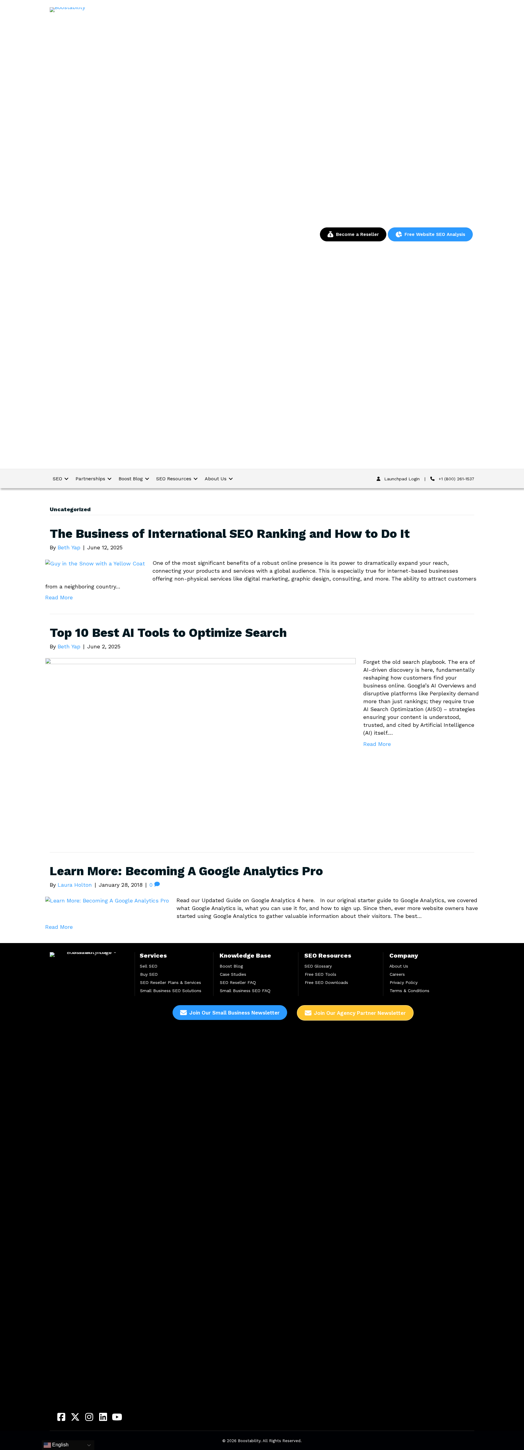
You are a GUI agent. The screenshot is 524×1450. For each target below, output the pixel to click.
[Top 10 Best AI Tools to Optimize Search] (200, 744)
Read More (59, 597)
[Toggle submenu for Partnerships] (109, 478)
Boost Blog (231, 966)
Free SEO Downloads (326, 982)
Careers (397, 974)
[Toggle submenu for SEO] (66, 478)
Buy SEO (149, 974)
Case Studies (233, 974)
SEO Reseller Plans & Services (170, 982)
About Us (398, 966)
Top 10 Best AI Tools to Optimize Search (168, 633)
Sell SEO (148, 966)
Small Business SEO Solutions (170, 990)
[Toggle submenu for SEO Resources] (195, 478)
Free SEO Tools (320, 974)
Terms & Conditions (409, 990)
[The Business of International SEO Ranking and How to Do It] (95, 563)
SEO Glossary (318, 966)
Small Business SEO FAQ (245, 990)
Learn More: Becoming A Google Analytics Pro (186, 871)
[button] (61, 1417)
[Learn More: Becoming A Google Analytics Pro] (107, 900)
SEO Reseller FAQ (238, 982)
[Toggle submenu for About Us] (230, 478)
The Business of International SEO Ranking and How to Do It (230, 534)
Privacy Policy (404, 982)
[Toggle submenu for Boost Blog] (147, 478)
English (60, 1444)
